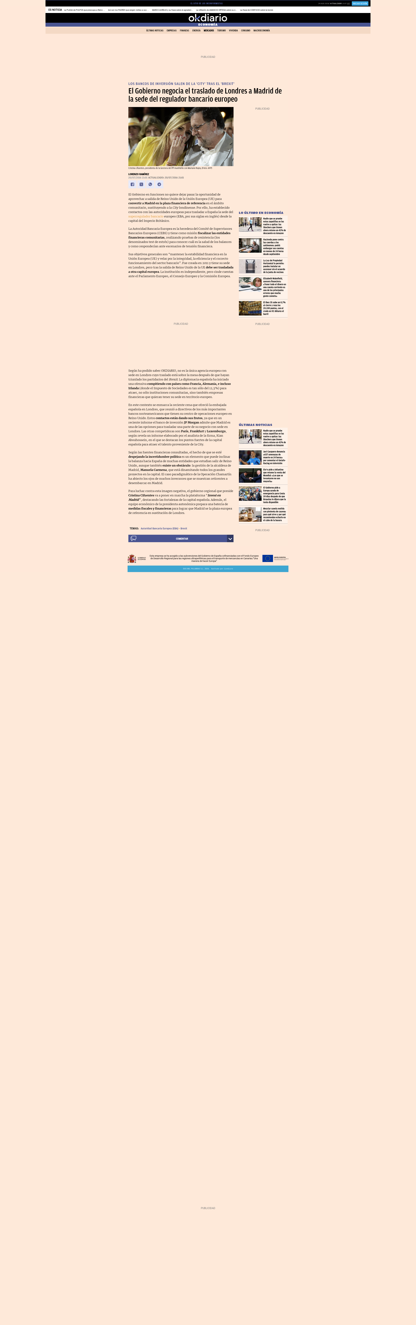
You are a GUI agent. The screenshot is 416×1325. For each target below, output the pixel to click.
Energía (196, 30)
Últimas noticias (154, 30)
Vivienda (233, 30)
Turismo (221, 30)
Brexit (184, 528)
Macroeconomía (262, 30)
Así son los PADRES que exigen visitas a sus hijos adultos (133, 10)
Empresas (172, 30)
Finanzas (184, 30)
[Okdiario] (208, 18)
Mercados (209, 30)
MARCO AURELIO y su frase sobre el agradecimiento (174, 10)
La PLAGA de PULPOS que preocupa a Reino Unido (86, 10)
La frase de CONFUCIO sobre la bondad (257, 10)
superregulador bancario (145, 216)
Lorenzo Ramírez (138, 174)
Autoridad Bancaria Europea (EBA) (159, 528)
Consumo (245, 30)
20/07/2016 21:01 (137, 177)
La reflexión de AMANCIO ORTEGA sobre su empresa (219, 10)
